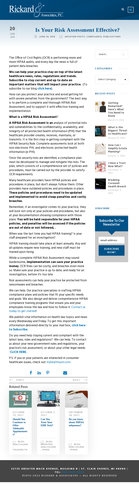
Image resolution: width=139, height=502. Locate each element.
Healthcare (20, 444)
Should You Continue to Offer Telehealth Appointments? (20, 427)
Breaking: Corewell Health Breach (117, 183)
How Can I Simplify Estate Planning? (117, 148)
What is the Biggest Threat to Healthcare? (117, 130)
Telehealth (20, 449)
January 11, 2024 (116, 155)
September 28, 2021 (76, 414)
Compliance (94, 36)
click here (44, 88)
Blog (21, 441)
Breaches (47, 444)
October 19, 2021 (19, 414)
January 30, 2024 (116, 137)
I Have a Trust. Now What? (117, 165)
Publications (112, 36)
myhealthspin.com (58, 362)
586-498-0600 (73, 472)
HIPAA (46, 449)
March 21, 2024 (116, 120)
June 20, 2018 (47, 36)
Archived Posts (75, 36)
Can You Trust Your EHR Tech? (47, 422)
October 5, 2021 (48, 414)
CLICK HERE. (18, 352)
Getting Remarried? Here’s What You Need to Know (116, 109)
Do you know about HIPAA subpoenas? (76, 422)
